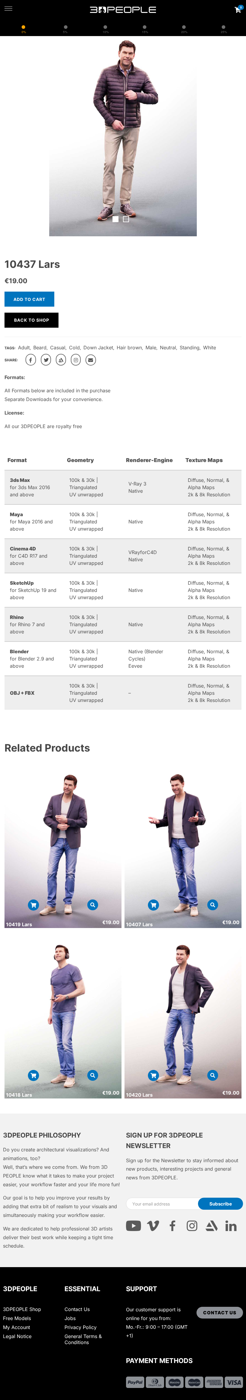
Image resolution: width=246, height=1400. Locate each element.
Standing (190, 348)
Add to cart (29, 299)
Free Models (17, 1318)
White (209, 348)
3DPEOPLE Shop (22, 1309)
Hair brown (129, 348)
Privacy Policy (80, 1327)
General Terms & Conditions (83, 1339)
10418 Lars (19, 1095)
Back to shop (31, 320)
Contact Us (77, 1309)
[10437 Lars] (31, 360)
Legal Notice (17, 1336)
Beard (39, 348)
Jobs (70, 1318)
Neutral (168, 348)
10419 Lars (19, 924)
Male (151, 348)
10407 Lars (139, 924)
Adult (24, 348)
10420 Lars (139, 1095)
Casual (57, 348)
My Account (16, 1327)
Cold (74, 348)
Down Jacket (98, 348)
